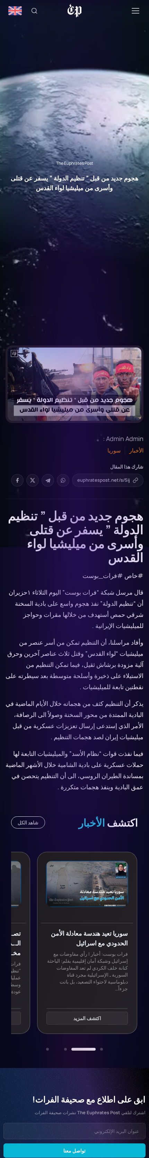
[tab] (101, 1049)
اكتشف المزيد (87, 1018)
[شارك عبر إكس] (32, 480)
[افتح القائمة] (135, 11)
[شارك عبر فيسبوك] (17, 480)
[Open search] (34, 10)
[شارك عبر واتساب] (63, 480)
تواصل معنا (74, 1150)
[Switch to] (15, 10)
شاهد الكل (28, 822)
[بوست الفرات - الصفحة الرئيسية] (75, 11)
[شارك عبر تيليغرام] (48, 480)
